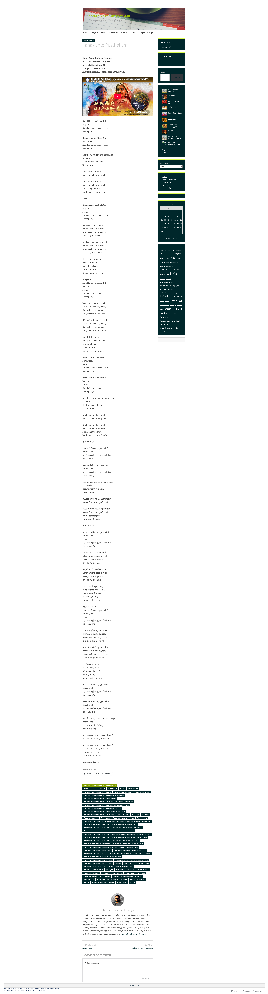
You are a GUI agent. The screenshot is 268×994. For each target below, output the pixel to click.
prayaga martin (91, 876)
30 (181, 228)
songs (173, 309)
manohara (122, 870)
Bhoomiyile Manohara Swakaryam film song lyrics (104, 795)
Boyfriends (166, 188)
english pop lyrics (165, 258)
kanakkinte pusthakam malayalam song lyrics (103, 857)
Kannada (124, 32)
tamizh (164, 316)
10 (162, 220)
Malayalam (113, 32)
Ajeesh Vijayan (89, 40)
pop (180, 300)
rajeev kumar (128, 876)
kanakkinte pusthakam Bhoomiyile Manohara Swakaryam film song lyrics (113, 828)
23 (181, 224)
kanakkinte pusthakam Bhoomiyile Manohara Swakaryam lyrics (109, 831)
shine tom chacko (138, 879)
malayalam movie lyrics (166, 289)
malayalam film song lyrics (96, 867)
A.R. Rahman (176, 250)
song (112, 883)
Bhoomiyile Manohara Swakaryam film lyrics (132, 792)
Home (86, 32)
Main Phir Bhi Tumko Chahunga (174, 137)
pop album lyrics (164, 305)
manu (132, 870)
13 (171, 220)
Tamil (134, 32)
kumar (118, 863)
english (178, 254)
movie (97, 873)
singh (161, 309)
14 (175, 220)
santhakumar (104, 879)
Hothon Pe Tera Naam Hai (142, 946)
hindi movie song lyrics (166, 266)
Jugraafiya (171, 95)
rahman (172, 305)
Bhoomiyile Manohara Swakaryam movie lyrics (103, 808)
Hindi (103, 32)
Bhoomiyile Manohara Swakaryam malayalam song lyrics (107, 805)
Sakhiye (170, 130)
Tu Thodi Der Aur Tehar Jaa (174, 90)
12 (168, 220)
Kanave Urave (89, 946)
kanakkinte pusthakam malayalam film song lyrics (131, 854)
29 (178, 228)
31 (162, 231)
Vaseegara (171, 119)
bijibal (127, 815)
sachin (139, 876)
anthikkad (113, 789)
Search (163, 72)
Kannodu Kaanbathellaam (174, 143)
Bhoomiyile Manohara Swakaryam (98, 792)
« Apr (168, 238)
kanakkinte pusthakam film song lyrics (130, 850)
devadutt (106, 818)
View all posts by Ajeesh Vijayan (134, 934)
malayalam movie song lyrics (122, 867)
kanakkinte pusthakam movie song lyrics (132, 860)
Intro (164, 177)
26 (168, 228)
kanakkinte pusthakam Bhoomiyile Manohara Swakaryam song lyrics (111, 847)
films (178, 258)
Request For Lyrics (147, 32)
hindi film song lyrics (172, 262)
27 (171, 228)
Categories (165, 163)
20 (171, 224)
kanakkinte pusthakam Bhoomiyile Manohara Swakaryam (129, 821)
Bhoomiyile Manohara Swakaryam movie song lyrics (105, 811)
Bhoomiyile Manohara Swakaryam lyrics (100, 798)
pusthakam (106, 876)
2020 (87, 789)
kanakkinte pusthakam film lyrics (98, 850)
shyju (87, 883)
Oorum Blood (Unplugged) (173, 125)
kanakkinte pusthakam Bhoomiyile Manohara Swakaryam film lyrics (111, 824)
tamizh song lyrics (167, 321)
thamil (178, 321)
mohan (167, 301)
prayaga (141, 873)
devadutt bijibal (120, 818)
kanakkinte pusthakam (94, 821)
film (132, 818)
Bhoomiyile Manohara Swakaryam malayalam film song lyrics (109, 802)
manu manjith (143, 870)
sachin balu (89, 879)
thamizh (164, 324)
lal (126, 863)
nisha (106, 873)
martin (88, 873)
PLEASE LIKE (166, 56)
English (95, 32)
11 (165, 220)
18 (165, 224)
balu (123, 789)
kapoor (177, 269)
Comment (145, 978)
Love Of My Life (168, 182)
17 (162, 224)
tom (133, 883)
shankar (179, 305)
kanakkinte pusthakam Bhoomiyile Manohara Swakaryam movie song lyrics (114, 844)
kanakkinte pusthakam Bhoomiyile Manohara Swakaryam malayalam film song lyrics (118, 834)
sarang (116, 879)
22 (178, 224)
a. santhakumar (99, 789)
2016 (161, 250)
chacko (136, 815)
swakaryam (123, 883)
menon (162, 301)
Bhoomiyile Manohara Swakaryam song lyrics (102, 815)
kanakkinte (142, 818)
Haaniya (165, 185)
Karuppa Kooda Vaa (174, 102)
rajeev (116, 876)
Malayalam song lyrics (94, 870)
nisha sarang (117, 873)
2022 (169, 250)
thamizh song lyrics (167, 328)
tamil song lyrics (168, 313)
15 (178, 220)
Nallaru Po (172, 107)
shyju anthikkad (100, 883)
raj (175, 305)
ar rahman (171, 254)
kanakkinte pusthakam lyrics (96, 854)
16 (181, 220)
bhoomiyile (133, 789)
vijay (176, 328)
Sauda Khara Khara (175, 113)
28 (175, 228)
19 (168, 224)
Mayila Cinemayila (169, 179)
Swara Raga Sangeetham (109, 15)
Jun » (174, 238)
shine (125, 879)
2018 (165, 250)
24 (162, 228)
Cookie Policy (42, 990)
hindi (162, 262)
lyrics (134, 863)
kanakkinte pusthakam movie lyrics (98, 860)
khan (161, 274)
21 (175, 224)
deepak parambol (91, 818)
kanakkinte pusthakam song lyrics (98, 863)
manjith (110, 870)
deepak (146, 815)
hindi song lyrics (167, 269)
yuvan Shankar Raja (165, 331)
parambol (130, 873)
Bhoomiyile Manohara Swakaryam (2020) (100, 785)
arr (166, 254)
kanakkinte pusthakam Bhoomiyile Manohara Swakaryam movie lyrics (112, 841)
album (162, 254)
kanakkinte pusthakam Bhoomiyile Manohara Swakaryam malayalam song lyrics (116, 837)
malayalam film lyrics (166, 282)
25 (165, 228)
